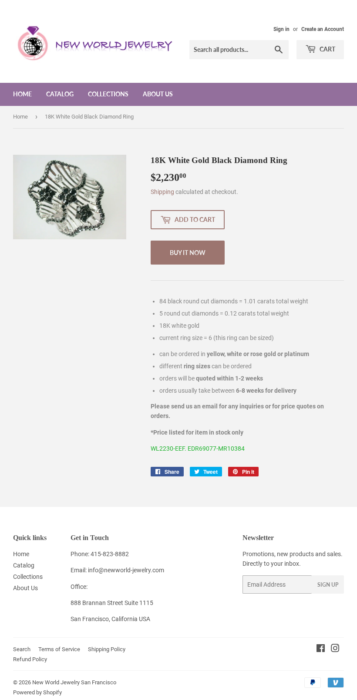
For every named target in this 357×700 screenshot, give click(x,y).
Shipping (162, 191)
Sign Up (327, 584)
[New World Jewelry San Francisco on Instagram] (335, 649)
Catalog (60, 94)
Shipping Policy (106, 649)
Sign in (281, 29)
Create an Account (322, 29)
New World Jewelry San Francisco (74, 682)
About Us (158, 94)
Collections (108, 94)
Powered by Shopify (37, 692)
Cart (326, 49)
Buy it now (187, 252)
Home (22, 94)
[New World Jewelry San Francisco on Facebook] (320, 649)
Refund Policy (30, 659)
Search (21, 649)
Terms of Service (59, 649)
